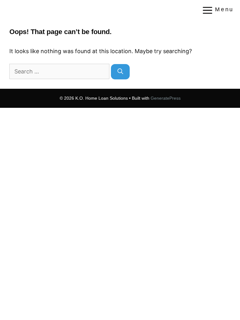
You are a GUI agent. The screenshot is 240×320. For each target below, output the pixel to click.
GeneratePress (166, 98)
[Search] (120, 71)
